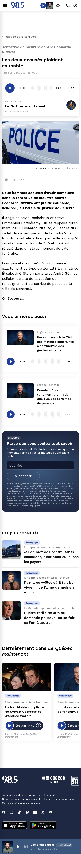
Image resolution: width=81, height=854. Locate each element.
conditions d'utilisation (17, 506)
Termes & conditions (14, 795)
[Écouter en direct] (43, 5)
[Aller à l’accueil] (17, 7)
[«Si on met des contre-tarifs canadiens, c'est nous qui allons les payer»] (11, 549)
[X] (42, 812)
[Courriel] (22, 180)
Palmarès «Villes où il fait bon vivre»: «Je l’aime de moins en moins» (50, 587)
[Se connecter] (75, 5)
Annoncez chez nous (27, 803)
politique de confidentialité (45, 503)
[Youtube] (50, 812)
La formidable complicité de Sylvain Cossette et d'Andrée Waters (24, 711)
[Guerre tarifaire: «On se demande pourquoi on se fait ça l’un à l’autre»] (11, 610)
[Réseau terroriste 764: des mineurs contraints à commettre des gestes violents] (20, 337)
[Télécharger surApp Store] (14, 825)
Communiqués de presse (59, 799)
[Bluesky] (27, 812)
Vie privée (35, 795)
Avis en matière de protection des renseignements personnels (39, 494)
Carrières (7, 803)
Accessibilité (33, 799)
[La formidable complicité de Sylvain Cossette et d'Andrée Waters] (26, 677)
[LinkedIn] (35, 812)
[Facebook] (6, 180)
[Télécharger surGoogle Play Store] (43, 825)
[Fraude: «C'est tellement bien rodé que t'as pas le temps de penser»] (20, 390)
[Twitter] (14, 180)
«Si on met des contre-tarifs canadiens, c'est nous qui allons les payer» (51, 557)
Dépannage (49, 795)
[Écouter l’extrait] (10, 88)
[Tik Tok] (19, 812)
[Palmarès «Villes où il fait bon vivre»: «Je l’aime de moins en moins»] (11, 580)
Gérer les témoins (13, 799)
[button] (18, 847)
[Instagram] (11, 812)
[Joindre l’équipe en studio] (58, 5)
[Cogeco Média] (53, 782)
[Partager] (72, 88)
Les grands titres (43, 844)
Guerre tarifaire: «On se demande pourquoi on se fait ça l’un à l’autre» (49, 618)
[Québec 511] (75, 784)
